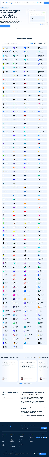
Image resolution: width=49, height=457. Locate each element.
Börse (35, 43)
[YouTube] (44, 437)
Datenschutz (21, 444)
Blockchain (40, 43)
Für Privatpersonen (32, 437)
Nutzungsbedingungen (22, 442)
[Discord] (46, 437)
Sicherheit (20, 439)
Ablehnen (35, 453)
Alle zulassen (42, 453)
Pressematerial (12, 446)
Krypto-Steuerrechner (4, 442)
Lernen (11, 443)
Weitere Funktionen (3, 445)
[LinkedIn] (41, 437)
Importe (3, 436)
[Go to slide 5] (24, 383)
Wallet (45, 43)
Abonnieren (44, 428)
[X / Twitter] (39, 437)
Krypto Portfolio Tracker (3, 438)
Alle (31, 43)
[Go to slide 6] (25, 383)
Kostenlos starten (5, 25)
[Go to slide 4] (22, 383)
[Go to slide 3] (20, 383)
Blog (11, 444)
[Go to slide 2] (19, 383)
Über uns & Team (21, 436)
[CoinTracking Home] (7, 3)
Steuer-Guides (12, 437)
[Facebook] (37, 437)
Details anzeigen (16, 454)
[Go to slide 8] (28, 383)
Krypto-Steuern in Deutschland (12, 440)
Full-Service (31, 441)
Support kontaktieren (7, 397)
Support (20, 441)
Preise (35, 2)
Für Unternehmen (32, 439)
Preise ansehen (14, 25)
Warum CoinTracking (22, 437)
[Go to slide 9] (29, 383)
